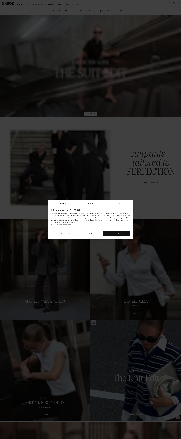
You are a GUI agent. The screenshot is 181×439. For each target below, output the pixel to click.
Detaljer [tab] (90, 203)
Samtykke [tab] (62, 203)
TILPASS (89, 233)
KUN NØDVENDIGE (64, 233)
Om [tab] (118, 203)
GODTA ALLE (117, 233)
